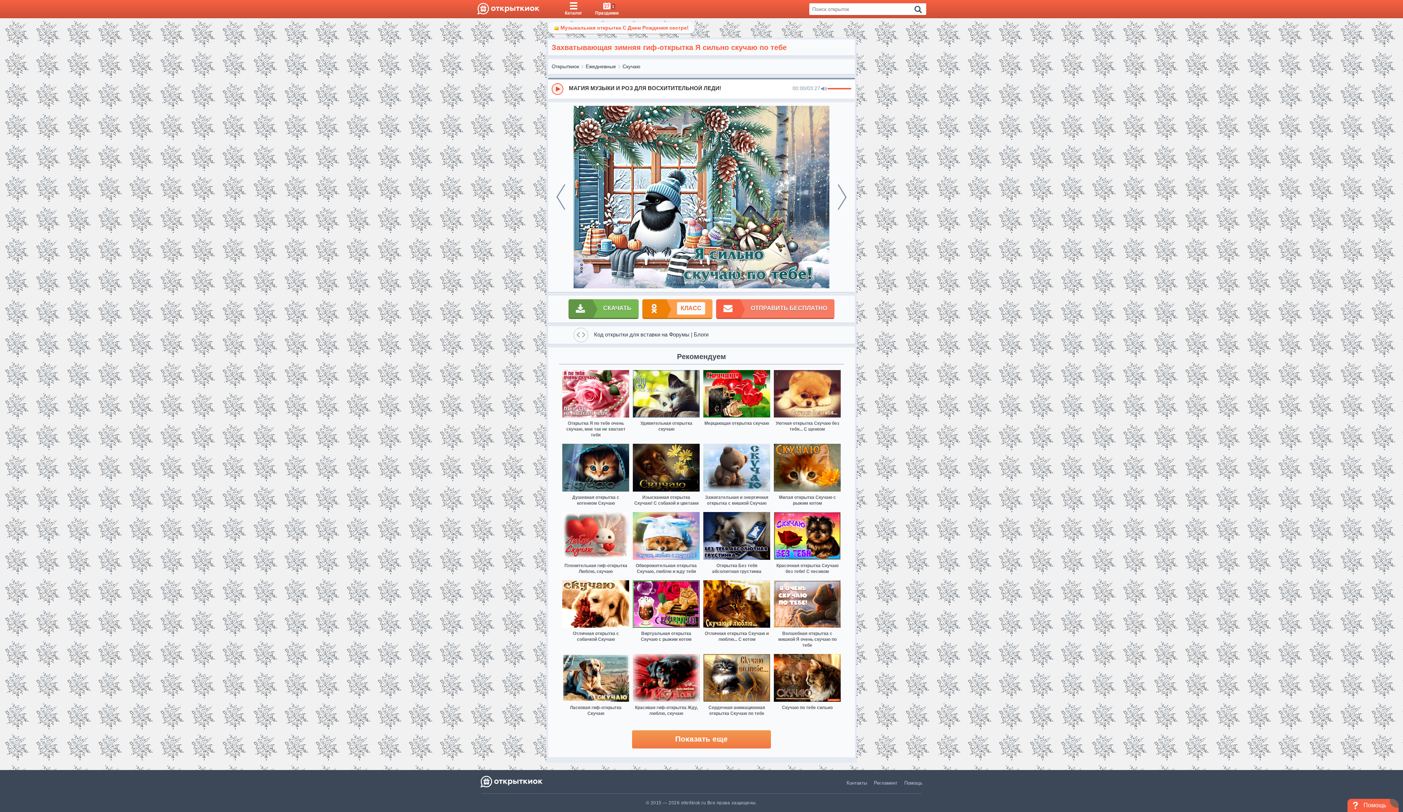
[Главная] (508, 9)
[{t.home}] (512, 782)
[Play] (557, 89)
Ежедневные (601, 66)
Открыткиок (565, 66)
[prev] (561, 197)
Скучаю (631, 66)
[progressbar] (839, 89)
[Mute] (824, 89)
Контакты (857, 783)
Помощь (913, 783)
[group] (701, 89)
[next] (842, 197)
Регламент (885, 783)
